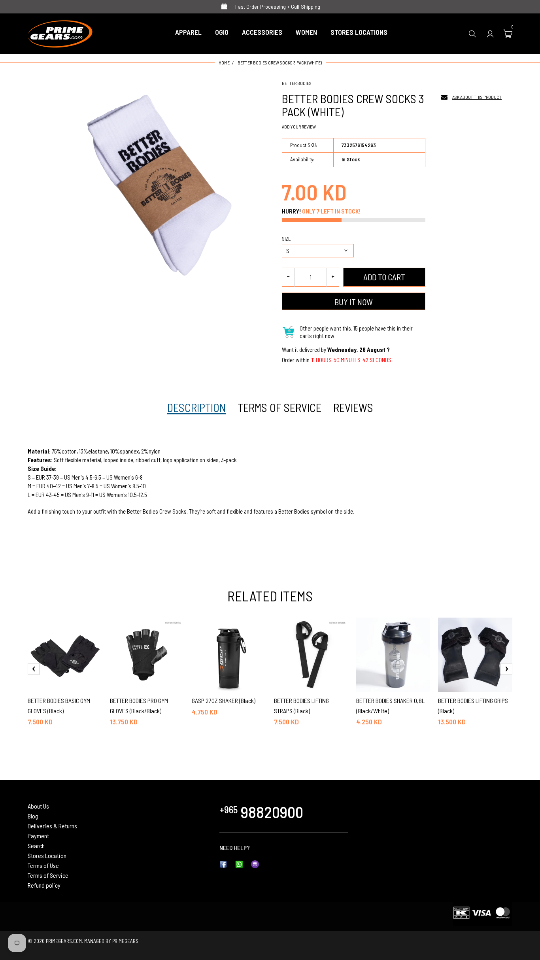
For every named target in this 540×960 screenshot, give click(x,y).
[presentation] (34, 669)
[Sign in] (490, 33)
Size (286, 239)
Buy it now (353, 302)
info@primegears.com (279, 847)
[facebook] (223, 863)
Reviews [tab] (353, 407)
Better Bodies (297, 83)
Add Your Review (299, 126)
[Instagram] (255, 863)
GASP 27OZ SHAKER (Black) (223, 700)
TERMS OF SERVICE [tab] (279, 407)
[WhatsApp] (239, 863)
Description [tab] (196, 407)
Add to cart (384, 277)
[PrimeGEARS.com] (60, 32)
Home (224, 62)
